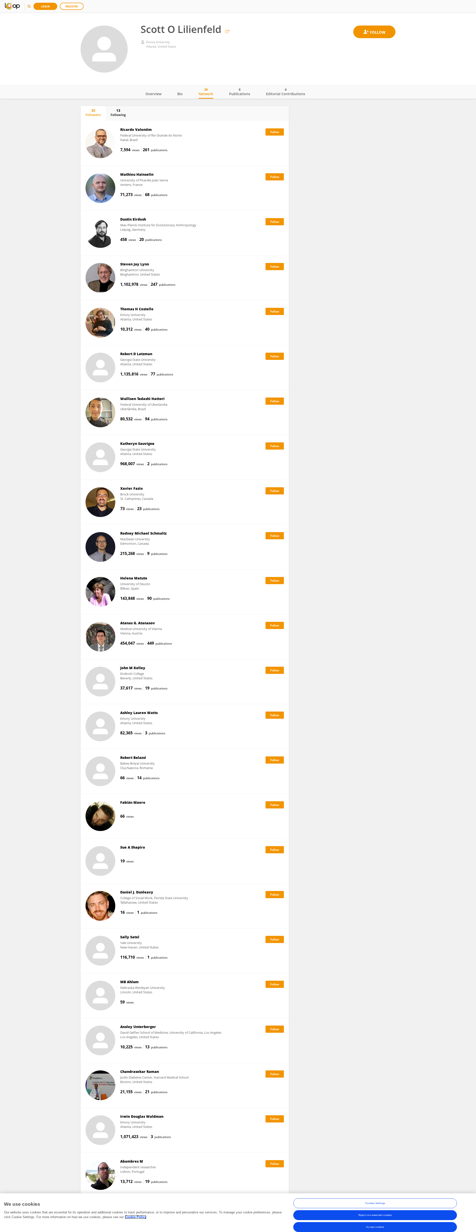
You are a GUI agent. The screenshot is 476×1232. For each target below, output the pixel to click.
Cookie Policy (135, 1217)
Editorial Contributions (285, 91)
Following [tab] (118, 112)
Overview (153, 93)
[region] (238, 1212)
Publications (239, 91)
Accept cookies (375, 1227)
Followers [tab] (93, 112)
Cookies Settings (375, 1203)
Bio (180, 93)
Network (206, 91)
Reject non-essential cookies (375, 1215)
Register (71, 6)
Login (45, 6)
